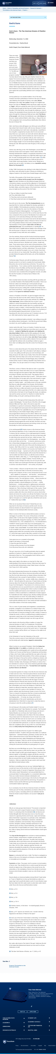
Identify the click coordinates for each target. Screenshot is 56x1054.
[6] (25, 500)
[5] (21, 429)
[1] (41, 157)
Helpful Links (32, 1030)
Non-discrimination (24, 1045)
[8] (34, 812)
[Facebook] (21, 1006)
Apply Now (42, 3)
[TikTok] (32, 1006)
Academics (6, 1022)
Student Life (32, 1018)
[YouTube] (35, 1006)
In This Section (15, 17)
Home (4, 8)
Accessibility (33, 1045)
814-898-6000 (36, 1038)
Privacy (17, 1045)
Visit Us (35, 3)
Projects (25, 10)
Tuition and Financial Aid (35, 1026)
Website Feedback (51, 1045)
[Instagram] (24, 1006)
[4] (15, 256)
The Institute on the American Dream (12, 10)
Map (45, 1045)
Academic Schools (34, 1021)
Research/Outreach (9, 1030)
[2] (23, 165)
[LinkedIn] (28, 1006)
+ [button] (24, 1018)
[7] (32, 703)
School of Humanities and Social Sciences (18, 8)
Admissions (6, 1026)
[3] (40, 226)
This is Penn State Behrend (9, 1018)
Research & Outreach (35, 8)
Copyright (40, 1045)
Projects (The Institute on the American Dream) (17, 966)
